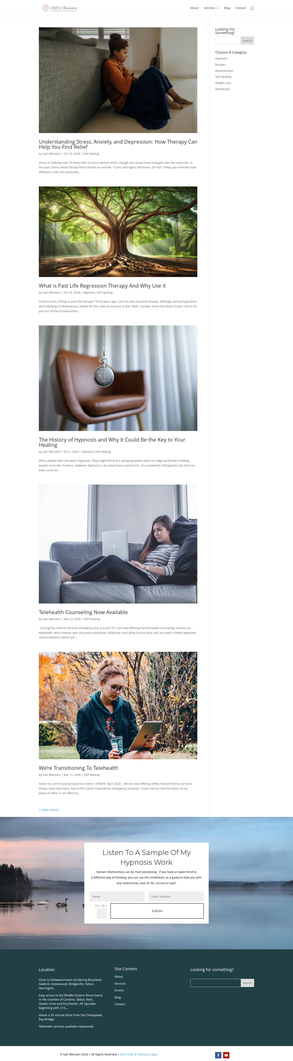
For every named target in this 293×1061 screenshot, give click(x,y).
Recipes (220, 64)
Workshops (222, 89)
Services (209, 8)
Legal (153, 1054)
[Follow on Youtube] (226, 1055)
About (194, 8)
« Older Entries (49, 810)
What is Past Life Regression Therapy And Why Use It (102, 285)
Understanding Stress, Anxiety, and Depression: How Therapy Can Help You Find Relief (118, 144)
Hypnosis (89, 292)
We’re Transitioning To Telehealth (78, 767)
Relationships (224, 71)
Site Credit (127, 1054)
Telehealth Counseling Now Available (83, 612)
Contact (240, 8)
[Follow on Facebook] (218, 1055)
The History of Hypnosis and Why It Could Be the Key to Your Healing (112, 442)
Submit (157, 911)
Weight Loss (223, 83)
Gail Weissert (51, 154)
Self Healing (91, 154)
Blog (227, 8)
